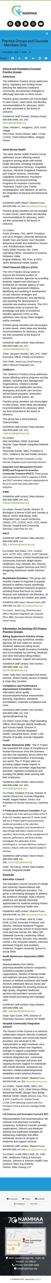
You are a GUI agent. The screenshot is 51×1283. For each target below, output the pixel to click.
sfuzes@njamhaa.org (14, 123)
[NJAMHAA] (25, 16)
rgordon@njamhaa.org (15, 670)
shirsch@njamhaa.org (15, 788)
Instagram (20, 1204)
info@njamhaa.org (27, 1268)
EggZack (37, 1279)
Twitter (27, 1199)
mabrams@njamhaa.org (16, 349)
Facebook (13, 1199)
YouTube (33, 1204)
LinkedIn (41, 1199)
